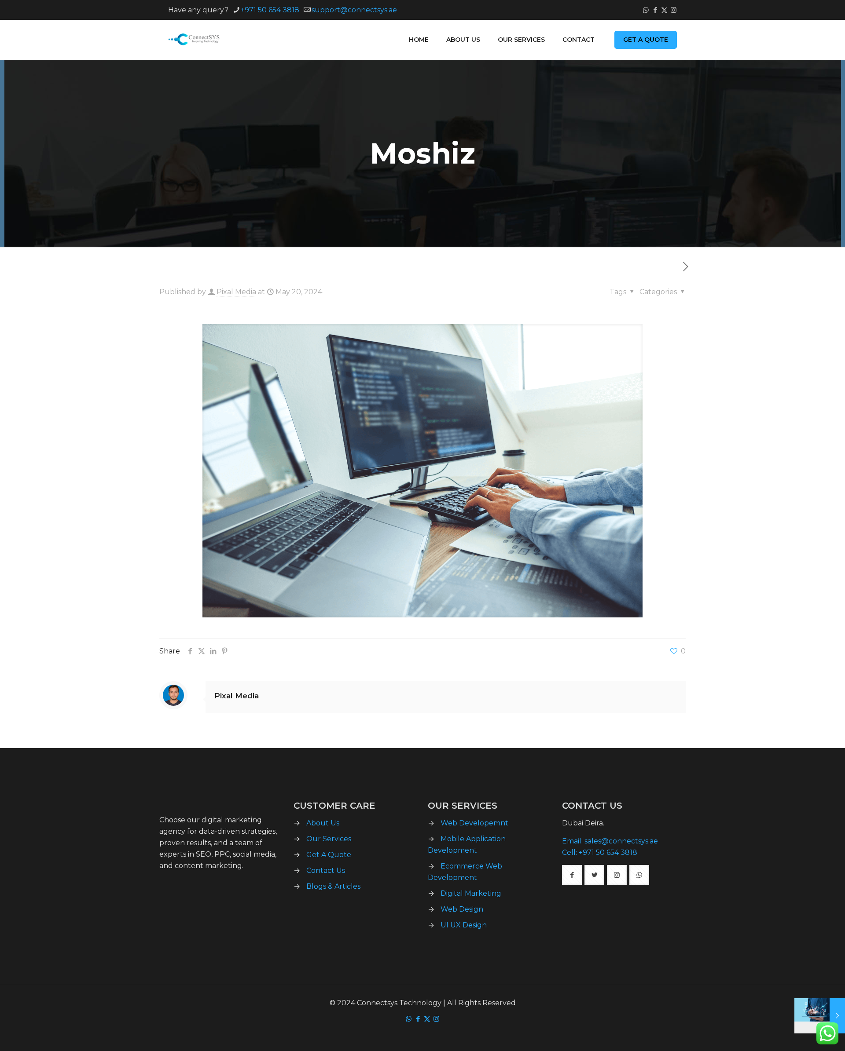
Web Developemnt (474, 823)
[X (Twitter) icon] (664, 10)
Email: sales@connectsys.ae (610, 841)
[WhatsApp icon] (646, 10)
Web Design (462, 909)
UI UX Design (464, 925)
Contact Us (325, 870)
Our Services (328, 839)
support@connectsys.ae (354, 10)
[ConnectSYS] (196, 39)
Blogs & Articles (333, 886)
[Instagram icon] (673, 10)
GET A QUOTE (645, 40)
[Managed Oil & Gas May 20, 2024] (819, 1015)
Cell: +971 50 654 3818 (599, 852)
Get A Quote (328, 854)
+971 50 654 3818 (270, 10)
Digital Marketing (471, 893)
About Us (322, 823)
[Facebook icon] (655, 10)
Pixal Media (236, 292)
